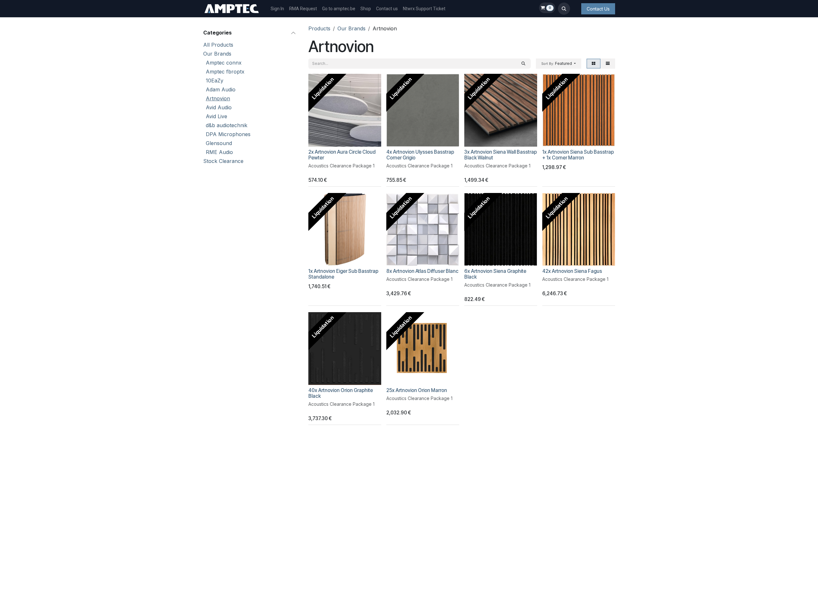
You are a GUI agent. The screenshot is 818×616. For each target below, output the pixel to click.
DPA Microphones (228, 134)
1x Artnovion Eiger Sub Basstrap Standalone (343, 274)
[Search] (523, 63)
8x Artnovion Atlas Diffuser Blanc (422, 271)
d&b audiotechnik (226, 125)
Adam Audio (220, 89)
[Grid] (593, 63)
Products (319, 28)
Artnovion (218, 98)
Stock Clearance (223, 161)
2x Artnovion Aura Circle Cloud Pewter (341, 155)
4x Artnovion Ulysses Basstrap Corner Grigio (420, 155)
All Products (218, 45)
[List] (607, 63)
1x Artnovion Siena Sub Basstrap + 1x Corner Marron (578, 155)
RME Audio (219, 152)
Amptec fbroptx (225, 71)
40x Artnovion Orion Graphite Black (340, 393)
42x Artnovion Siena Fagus (572, 271)
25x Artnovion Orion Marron (416, 390)
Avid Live (216, 116)
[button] (564, 9)
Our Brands (217, 53)
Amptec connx (224, 62)
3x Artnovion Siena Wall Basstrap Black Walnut (500, 155)
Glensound (219, 143)
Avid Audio (219, 107)
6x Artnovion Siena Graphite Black (495, 274)
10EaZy (214, 80)
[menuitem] (277, 9)
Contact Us (598, 9)
